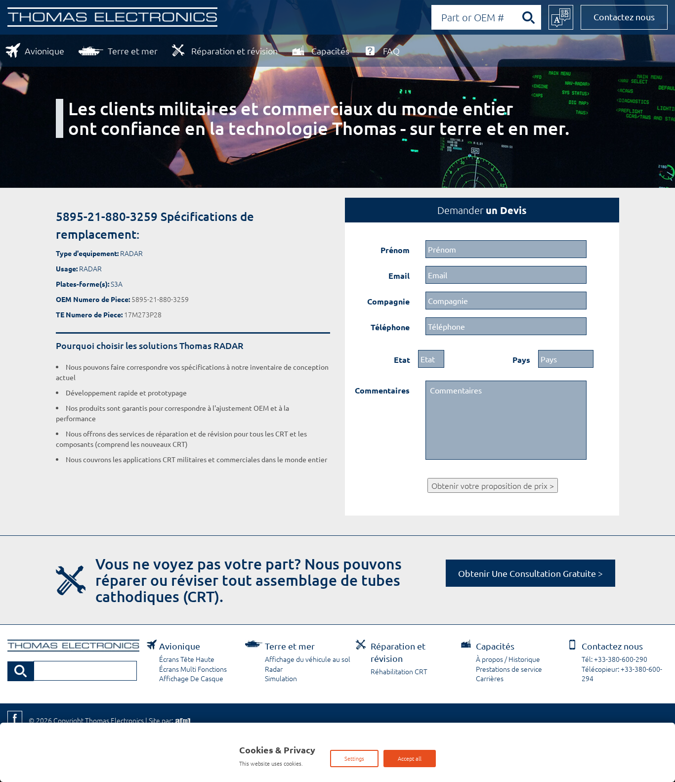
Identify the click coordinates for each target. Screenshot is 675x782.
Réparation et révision (234, 50)
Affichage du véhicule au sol (307, 659)
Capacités (330, 50)
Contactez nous (624, 16)
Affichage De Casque (191, 678)
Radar (274, 669)
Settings (354, 758)
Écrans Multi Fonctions (193, 669)
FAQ (391, 50)
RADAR (131, 253)
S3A (117, 284)
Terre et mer (133, 50)
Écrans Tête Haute (186, 659)
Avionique (44, 50)
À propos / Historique (508, 659)
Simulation (281, 678)
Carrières (490, 678)
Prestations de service (509, 669)
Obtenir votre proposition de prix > (492, 485)
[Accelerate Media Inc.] (181, 720)
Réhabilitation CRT (399, 671)
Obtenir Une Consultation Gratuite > (530, 573)
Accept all (410, 758)
